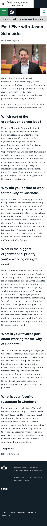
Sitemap (16, 474)
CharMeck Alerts (35, 474)
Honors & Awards (10, 454)
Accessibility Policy (20, 467)
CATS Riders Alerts (36, 477)
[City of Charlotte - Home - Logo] (12, 12)
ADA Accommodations (21, 470)
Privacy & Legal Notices (21, 481)
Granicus (6, 515)
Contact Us (34, 467)
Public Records (19, 477)
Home (5, 19)
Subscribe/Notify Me (36, 470)
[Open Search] (43, 12)
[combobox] (17, 4)
